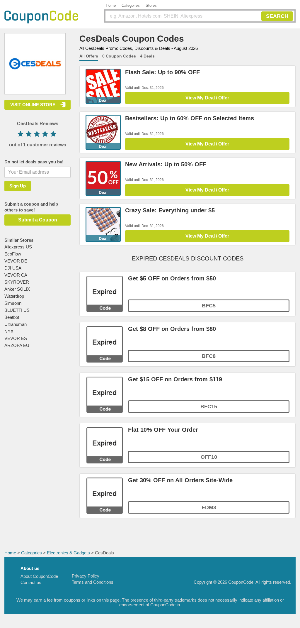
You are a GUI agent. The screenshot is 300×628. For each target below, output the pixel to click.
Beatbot (11, 317)
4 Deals (147, 56)
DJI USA (12, 267)
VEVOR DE (15, 260)
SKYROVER (16, 282)
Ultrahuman (15, 324)
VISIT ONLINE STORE (32, 104)
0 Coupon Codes (119, 56)
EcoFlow (12, 253)
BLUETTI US (17, 310)
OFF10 (209, 457)
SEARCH (277, 16)
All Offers (88, 56)
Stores (151, 5)
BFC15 (208, 406)
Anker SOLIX (17, 289)
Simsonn (12, 303)
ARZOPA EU (16, 345)
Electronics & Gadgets (68, 552)
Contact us (31, 582)
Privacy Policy (85, 575)
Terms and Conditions (92, 582)
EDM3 (209, 507)
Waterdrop (14, 296)
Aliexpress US (18, 246)
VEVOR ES (15, 338)
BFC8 (209, 356)
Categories (131, 5)
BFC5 (209, 306)
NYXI (9, 331)
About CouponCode (39, 576)
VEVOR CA (15, 274)
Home (111, 5)
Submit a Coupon (37, 219)
